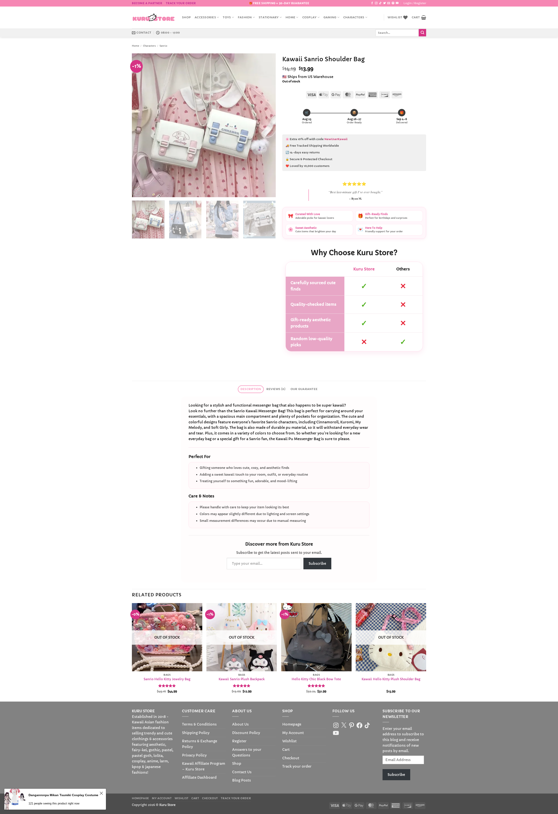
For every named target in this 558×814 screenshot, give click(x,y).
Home (290, 17)
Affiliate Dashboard (199, 777)
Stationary (269, 17)
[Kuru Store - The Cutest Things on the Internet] (153, 17)
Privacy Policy (194, 755)
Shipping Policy (195, 733)
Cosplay (309, 17)
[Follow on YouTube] (397, 3)
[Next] (267, 125)
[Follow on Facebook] (372, 3)
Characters (353, 17)
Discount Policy (246, 733)
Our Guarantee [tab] (304, 389)
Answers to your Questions (246, 752)
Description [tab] (250, 389)
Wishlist (289, 741)
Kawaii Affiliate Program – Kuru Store (203, 766)
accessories (205, 17)
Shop (186, 17)
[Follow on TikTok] (380, 3)
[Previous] (140, 125)
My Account (293, 733)
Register (239, 741)
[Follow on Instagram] (376, 3)
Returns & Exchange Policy (199, 744)
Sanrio (163, 45)
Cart (286, 749)
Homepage (291, 724)
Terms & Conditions (199, 724)
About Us (240, 724)
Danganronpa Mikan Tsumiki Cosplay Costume (63, 797)
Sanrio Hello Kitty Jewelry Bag (167, 679)
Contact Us (242, 772)
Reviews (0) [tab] (276, 389)
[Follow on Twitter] (384, 3)
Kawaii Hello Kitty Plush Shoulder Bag (391, 679)
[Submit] (422, 32)
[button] (414, 3)
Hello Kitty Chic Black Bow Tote (316, 679)
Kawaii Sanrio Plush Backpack (242, 679)
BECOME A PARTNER (147, 3)
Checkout (290, 758)
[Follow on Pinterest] (393, 3)
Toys (227, 17)
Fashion (245, 17)
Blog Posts (241, 780)
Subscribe (317, 563)
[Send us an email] (388, 3)
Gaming (330, 17)
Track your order (181, 3)
